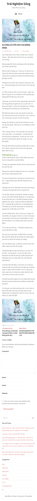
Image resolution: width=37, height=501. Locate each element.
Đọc (3, 464)
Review (4, 475)
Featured (5, 468)
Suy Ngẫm (26, 51)
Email (4, 385)
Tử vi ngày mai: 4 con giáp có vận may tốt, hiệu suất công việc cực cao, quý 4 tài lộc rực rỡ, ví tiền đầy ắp (18, 446)
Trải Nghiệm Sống (18, 4)
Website (5, 393)
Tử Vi (3, 482)
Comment (6, 351)
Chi (17, 51)
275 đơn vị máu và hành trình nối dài (13, 434)
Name (4, 377)
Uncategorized (6, 486)
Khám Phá (5, 471)
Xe (3, 489)
